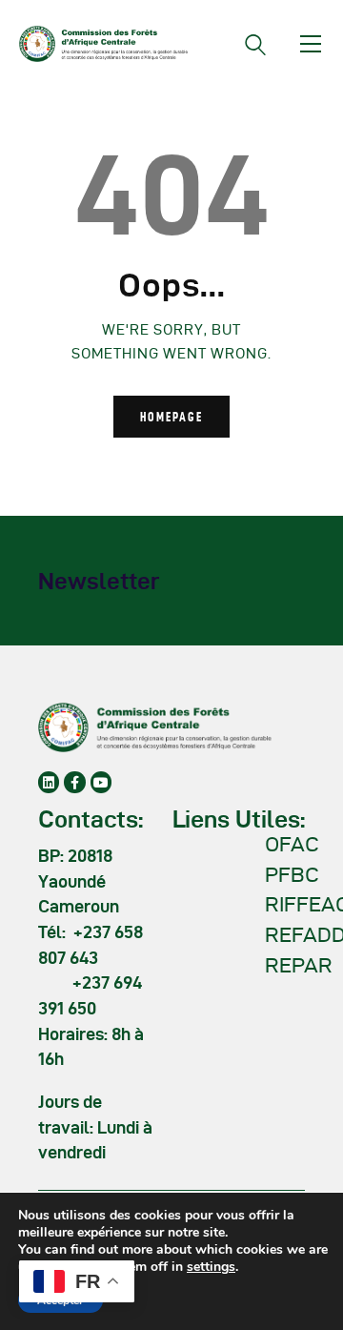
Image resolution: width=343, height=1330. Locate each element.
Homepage (171, 416)
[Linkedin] (48, 781)
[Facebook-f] (74, 781)
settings (211, 1267)
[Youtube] (101, 781)
